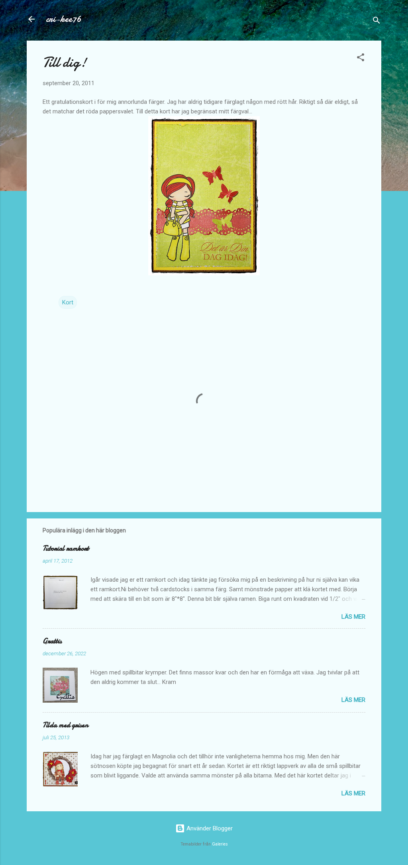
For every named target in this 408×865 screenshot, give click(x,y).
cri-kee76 (63, 18)
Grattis (52, 641)
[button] (360, 59)
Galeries (220, 844)
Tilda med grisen (65, 725)
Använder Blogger (209, 828)
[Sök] (376, 22)
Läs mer (353, 616)
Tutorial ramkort (66, 548)
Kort (67, 302)
